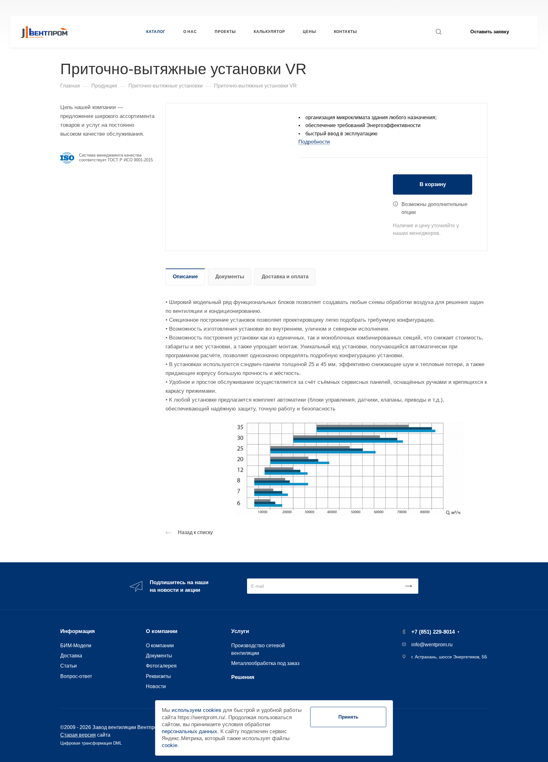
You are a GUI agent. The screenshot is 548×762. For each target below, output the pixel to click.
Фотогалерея (161, 665)
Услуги (240, 631)
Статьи (68, 665)
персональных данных (189, 731)
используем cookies (196, 710)
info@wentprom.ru (432, 644)
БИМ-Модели (75, 645)
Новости (156, 686)
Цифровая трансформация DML (91, 743)
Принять (348, 717)
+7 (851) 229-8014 (379, 8)
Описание (185, 276)
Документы (229, 276)
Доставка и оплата (285, 276)
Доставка (71, 655)
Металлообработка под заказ (265, 663)
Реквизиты (158, 676)
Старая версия (78, 735)
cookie (169, 745)
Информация (77, 631)
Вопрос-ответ (76, 676)
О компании (161, 631)
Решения (242, 677)
